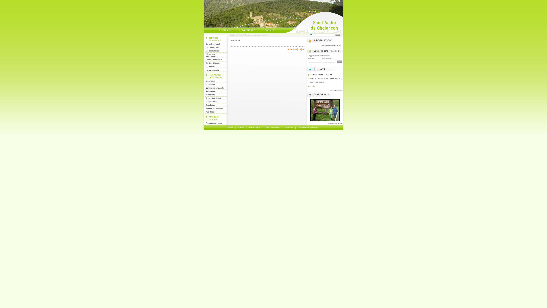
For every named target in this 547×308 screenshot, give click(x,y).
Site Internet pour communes (308, 127)
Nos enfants (210, 67)
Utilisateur (311, 58)
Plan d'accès (211, 112)
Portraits (225, 30)
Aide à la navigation (272, 127)
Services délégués (213, 63)
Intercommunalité (212, 70)
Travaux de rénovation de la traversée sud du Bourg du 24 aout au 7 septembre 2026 (339, 45)
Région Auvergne (317, 82)
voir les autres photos (335, 123)
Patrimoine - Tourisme (214, 109)
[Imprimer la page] (303, 50)
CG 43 (312, 86)
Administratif (247, 30)
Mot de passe (326, 58)
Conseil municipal (213, 44)
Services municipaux (214, 60)
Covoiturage (210, 105)
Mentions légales (254, 127)
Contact (268, 30)
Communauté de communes (321, 75)
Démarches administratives (211, 55)
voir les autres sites (336, 90)
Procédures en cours (214, 123)
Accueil (314, 22)
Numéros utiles (211, 102)
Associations (211, 91)
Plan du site (289, 127)
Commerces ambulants (215, 88)
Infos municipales (212, 47)
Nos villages (210, 81)
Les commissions (212, 51)
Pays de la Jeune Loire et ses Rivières (326, 78)
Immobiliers (210, 95)
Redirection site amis (214, 98)
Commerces (210, 85)
